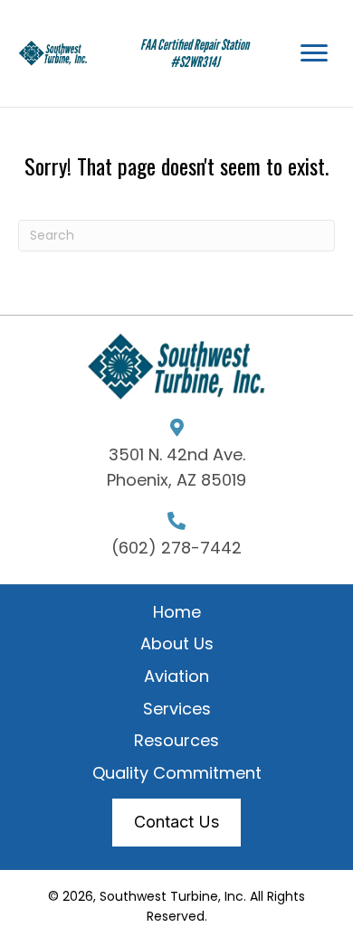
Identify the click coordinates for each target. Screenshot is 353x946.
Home (177, 612)
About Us (177, 643)
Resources (176, 740)
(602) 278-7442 (176, 547)
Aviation (176, 676)
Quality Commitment (177, 773)
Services (177, 708)
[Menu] (314, 53)
